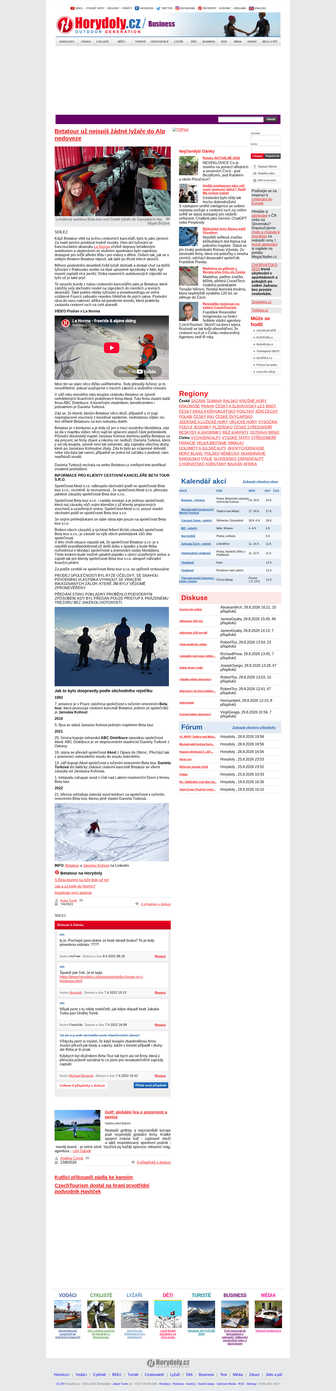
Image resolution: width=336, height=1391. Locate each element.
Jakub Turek (120, 1384)
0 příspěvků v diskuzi (154, 1162)
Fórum (192, 727)
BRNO (273, 432)
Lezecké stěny (265, 371)
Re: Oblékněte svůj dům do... (197, 782)
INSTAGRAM (187, 8)
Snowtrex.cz (262, 302)
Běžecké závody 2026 (193, 767)
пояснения (186, 702)
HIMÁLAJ (235, 443)
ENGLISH (260, 8)
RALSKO (230, 401)
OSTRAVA (258, 432)
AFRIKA (250, 464)
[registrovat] (272, 158)
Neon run (185, 759)
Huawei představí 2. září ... (196, 751)
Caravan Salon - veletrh (196, 520)
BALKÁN (234, 464)
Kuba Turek (68, 900)
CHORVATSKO (192, 464)
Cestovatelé (159, 41)
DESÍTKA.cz (264, 358)
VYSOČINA (267, 422)
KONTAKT (225, 8)
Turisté (140, 41)
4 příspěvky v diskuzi (156, 904)
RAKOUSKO (189, 459)
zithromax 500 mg (191, 621)
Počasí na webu (266, 365)
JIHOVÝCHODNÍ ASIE (245, 448)
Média (238, 41)
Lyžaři (178, 41)
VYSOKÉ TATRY (95, 8)
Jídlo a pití (269, 41)
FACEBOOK (146, 8)
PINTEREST (209, 8)
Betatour (72, 865)
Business (209, 41)
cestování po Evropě (262, 201)
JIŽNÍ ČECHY (266, 411)
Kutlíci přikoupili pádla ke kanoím (94, 1177)
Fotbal (183, 774)
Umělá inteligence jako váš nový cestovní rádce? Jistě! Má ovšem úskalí (224, 189)
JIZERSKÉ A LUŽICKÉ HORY (203, 422)
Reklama (178, 1384)
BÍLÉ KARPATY (236, 432)
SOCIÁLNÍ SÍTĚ (266, 330)
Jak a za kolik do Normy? (75, 886)
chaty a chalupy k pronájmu (266, 234)
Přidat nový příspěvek (151, 1085)
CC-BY (60, 1384)
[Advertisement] (168, 80)
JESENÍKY (202, 427)
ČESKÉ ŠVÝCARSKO (233, 417)
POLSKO (211, 453)
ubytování (259, 216)
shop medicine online (193, 644)
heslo (254, 144)
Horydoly (75, 992)
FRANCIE (187, 443)
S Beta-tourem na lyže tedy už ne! (82, 880)
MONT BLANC (191, 453)
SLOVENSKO (224, 459)
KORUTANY (216, 464)
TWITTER (166, 8)
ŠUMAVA (214, 401)
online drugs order (191, 667)
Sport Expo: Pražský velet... (197, 789)
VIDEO (79, 8)
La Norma (102, 247)
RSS (241, 1384)
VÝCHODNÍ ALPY (206, 438)
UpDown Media (226, 1384)
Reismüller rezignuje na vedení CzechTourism (221, 305)
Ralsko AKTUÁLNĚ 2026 (221, 158)
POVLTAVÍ (245, 411)
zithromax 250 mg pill (193, 632)
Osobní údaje (206, 1384)
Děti (194, 41)
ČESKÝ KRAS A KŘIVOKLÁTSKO (207, 411)
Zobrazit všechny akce (260, 481)
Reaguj (160, 956)
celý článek (82, 1151)
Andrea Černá (71, 1158)
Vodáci (86, 41)
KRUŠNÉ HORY (253, 401)
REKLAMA (240, 8)
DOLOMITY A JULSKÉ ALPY (202, 448)
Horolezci (66, 41)
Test (224, 41)
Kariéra (190, 1384)
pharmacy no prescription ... (197, 691)
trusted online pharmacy (195, 714)
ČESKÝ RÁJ (203, 417)
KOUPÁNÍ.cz (264, 337)
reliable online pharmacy (195, 679)
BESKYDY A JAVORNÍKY (200, 432)
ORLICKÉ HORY (243, 422)
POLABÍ (185, 417)
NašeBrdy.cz (264, 344)
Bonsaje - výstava (193, 500)
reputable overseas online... (197, 656)
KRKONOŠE (189, 406)
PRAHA (207, 406)
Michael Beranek (81, 1075)
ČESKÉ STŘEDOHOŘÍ (253, 427)
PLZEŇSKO (222, 427)
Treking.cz (260, 310)
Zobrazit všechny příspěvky (254, 727)
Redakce (165, 1384)
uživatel (255, 133)
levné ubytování (264, 244)
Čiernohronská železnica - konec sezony (197, 580)
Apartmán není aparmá (73, 893)
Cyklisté (102, 41)
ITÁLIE (206, 459)
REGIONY (113, 8)
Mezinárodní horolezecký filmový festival (196, 511)
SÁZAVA (198, 401)
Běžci (121, 41)
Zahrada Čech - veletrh (196, 543)
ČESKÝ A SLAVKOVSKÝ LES (240, 406)
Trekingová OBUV (268, 351)
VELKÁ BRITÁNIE (212, 443)
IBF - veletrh (189, 528)
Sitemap (251, 1384)
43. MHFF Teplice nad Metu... (197, 736)
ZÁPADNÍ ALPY (250, 459)
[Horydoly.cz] (104, 24)
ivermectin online (190, 609)
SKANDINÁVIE (253, 453)
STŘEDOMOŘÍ (263, 438)
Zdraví (251, 41)
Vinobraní (187, 562)
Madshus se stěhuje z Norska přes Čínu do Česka (224, 270)
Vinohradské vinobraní (196, 553)
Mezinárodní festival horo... (196, 744)
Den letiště (188, 536)
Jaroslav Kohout (96, 865)
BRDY (271, 406)
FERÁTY (127, 8)
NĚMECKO (230, 453)
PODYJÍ (185, 427)
